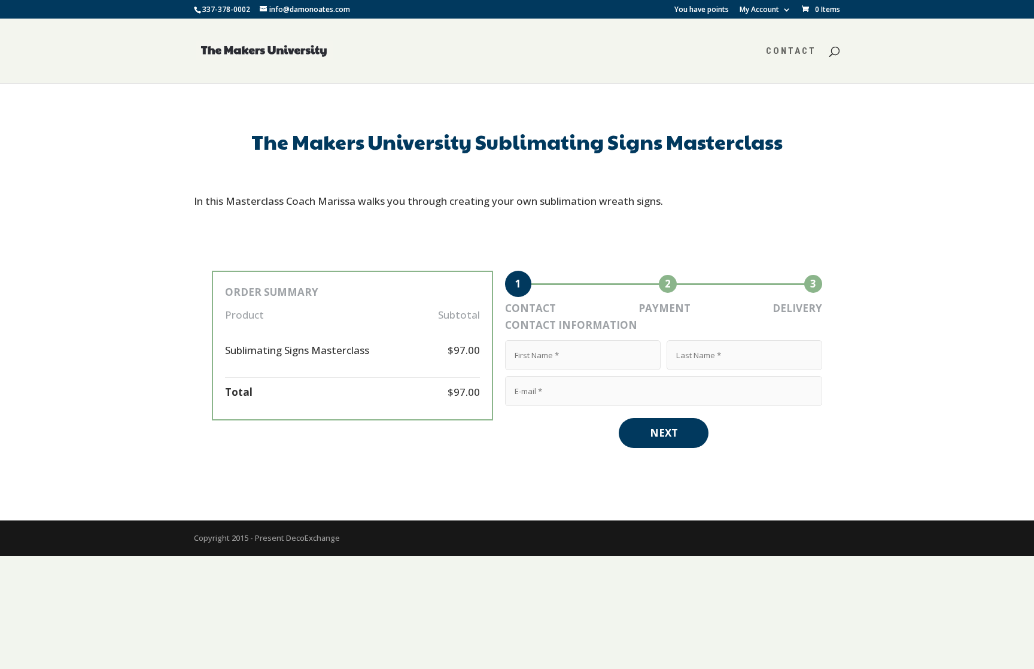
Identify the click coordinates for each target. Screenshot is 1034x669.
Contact (791, 51)
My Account (759, 10)
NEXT (664, 433)
